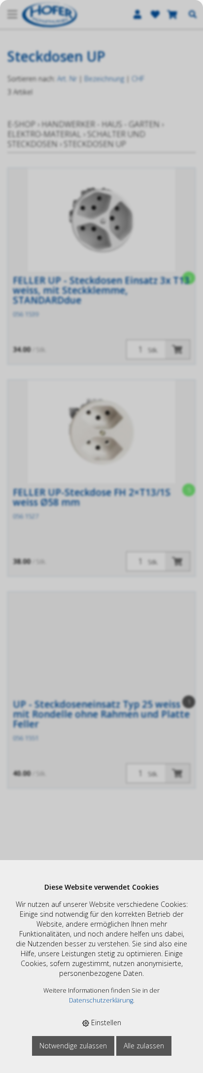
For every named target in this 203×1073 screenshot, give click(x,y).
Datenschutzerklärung (101, 1000)
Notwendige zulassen (73, 1045)
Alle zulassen (144, 1045)
